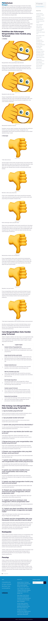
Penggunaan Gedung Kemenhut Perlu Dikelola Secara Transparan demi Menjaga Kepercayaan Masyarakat (40, 64)
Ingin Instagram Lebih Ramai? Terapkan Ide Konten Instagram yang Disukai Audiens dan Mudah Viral (40, 29)
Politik (39, 2)
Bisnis (34, 2)
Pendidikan (29, 2)
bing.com (18, 61)
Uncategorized (5, 573)
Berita (19, 2)
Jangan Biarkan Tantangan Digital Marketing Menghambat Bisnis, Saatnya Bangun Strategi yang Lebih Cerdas (40, 18)
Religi (43, 2)
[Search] (44, 582)
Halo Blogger (5, 4)
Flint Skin (20, 619)
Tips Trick (24, 2)
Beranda (14, 2)
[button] (29, 5)
